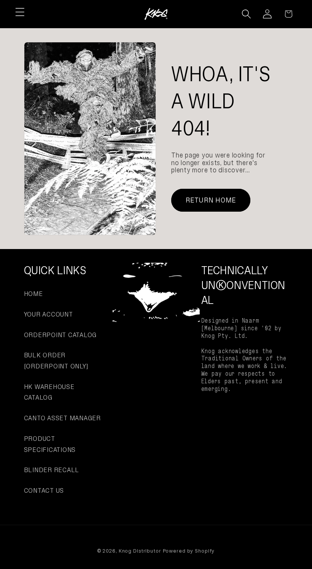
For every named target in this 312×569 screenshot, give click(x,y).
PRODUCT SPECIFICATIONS (50, 444)
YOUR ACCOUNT (48, 314)
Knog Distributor (140, 551)
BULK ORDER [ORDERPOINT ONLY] (56, 360)
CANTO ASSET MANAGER (62, 418)
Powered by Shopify (189, 551)
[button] (20, 12)
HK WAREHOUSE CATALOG (49, 392)
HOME (33, 293)
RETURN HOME (211, 200)
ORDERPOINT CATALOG (60, 335)
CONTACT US (44, 490)
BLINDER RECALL (52, 470)
